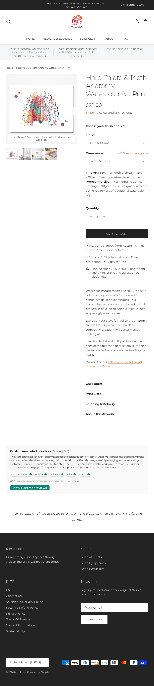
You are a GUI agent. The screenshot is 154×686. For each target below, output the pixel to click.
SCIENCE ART (88, 38)
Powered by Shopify (38, 672)
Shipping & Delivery (100, 404)
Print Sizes (93, 394)
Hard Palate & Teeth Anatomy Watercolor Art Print (43, 67)
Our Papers (94, 384)
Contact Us (14, 596)
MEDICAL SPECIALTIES (57, 38)
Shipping (92, 112)
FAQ (125, 38)
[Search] (8, 21)
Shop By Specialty (93, 563)
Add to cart (117, 234)
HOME (30, 38)
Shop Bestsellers (92, 569)
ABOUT (110, 38)
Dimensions (94, 153)
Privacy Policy (15, 613)
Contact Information (20, 625)
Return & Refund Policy (22, 607)
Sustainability (15, 631)
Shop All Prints (91, 557)
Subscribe (94, 619)
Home (9, 67)
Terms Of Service (18, 619)
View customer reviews (30, 488)
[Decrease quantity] (89, 216)
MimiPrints (20, 672)
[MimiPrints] (77, 21)
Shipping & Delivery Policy (24, 602)
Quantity (92, 208)
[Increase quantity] (105, 216)
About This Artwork (100, 414)
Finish (90, 135)
